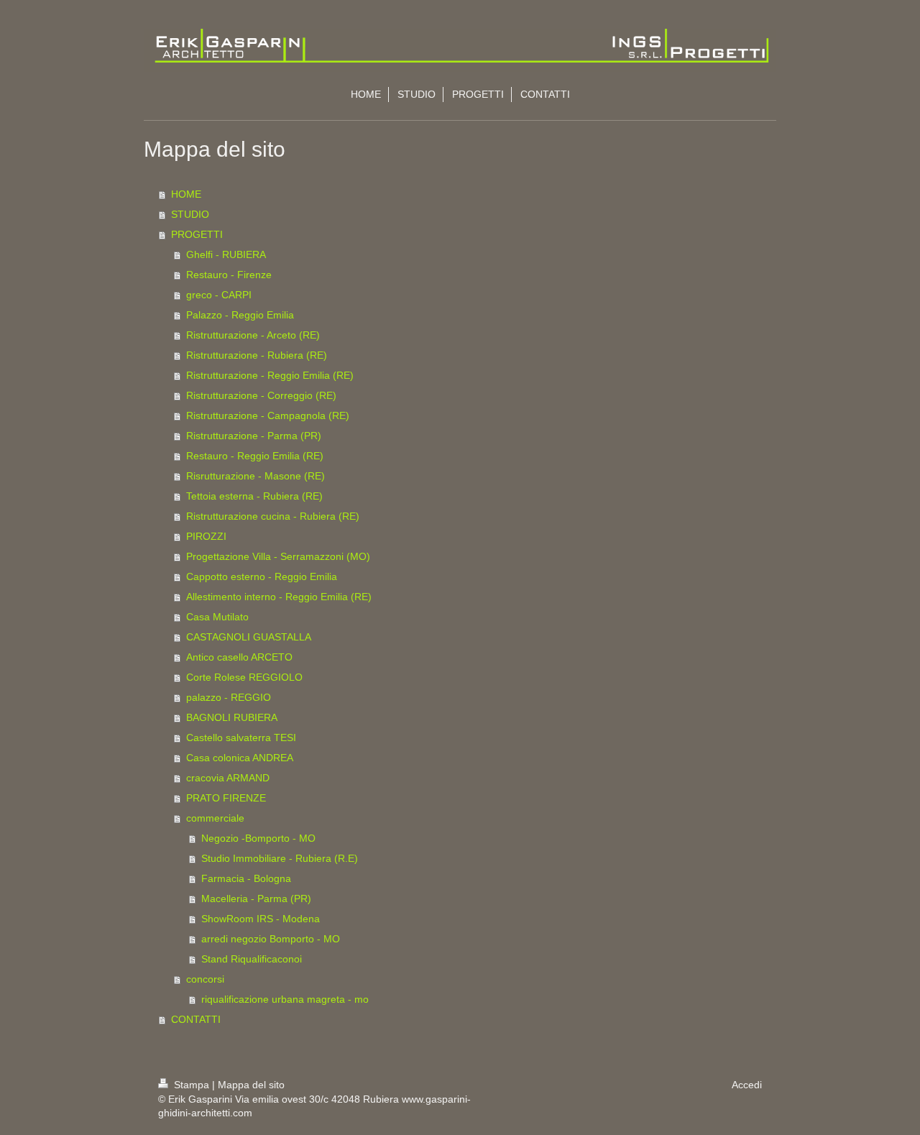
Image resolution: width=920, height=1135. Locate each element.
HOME (186, 194)
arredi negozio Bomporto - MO (270, 939)
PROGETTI (197, 234)
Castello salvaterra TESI (241, 737)
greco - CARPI (219, 294)
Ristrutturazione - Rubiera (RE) (256, 355)
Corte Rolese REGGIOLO (244, 677)
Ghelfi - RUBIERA (226, 254)
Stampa (191, 1084)
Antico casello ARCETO (239, 657)
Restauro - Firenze (229, 274)
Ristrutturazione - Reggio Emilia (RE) (270, 375)
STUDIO (190, 214)
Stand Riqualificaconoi (251, 959)
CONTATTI (196, 1019)
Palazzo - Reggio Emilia (240, 315)
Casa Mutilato (217, 616)
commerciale (215, 818)
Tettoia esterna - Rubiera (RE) (254, 496)
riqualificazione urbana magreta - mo (285, 999)
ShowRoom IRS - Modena (260, 918)
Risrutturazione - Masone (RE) (255, 476)
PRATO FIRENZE (226, 798)
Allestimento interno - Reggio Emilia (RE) (279, 596)
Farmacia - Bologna (246, 878)
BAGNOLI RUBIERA (231, 717)
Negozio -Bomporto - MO (258, 838)
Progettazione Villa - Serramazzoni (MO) (278, 556)
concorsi (205, 979)
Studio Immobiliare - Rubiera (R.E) (279, 858)
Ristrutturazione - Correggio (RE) (261, 395)
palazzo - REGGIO (228, 697)
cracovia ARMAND (228, 778)
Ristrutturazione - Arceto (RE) (253, 335)
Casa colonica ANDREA (239, 757)
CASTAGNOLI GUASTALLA (248, 637)
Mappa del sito (251, 1084)
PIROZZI (206, 536)
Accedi (747, 1084)
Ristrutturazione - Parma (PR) (253, 435)
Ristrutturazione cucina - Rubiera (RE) (272, 516)
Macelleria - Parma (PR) (256, 898)
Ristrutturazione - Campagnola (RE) (267, 415)
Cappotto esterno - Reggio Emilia (261, 576)
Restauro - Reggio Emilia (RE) (254, 455)
